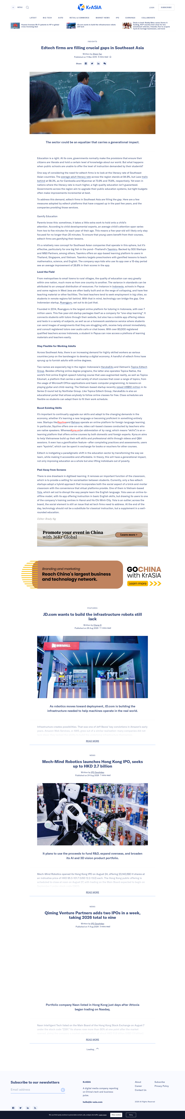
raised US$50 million (128, 387)
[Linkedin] (98, 63)
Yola (39, 492)
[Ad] (92, 574)
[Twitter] (92, 63)
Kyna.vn (75, 430)
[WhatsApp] (105, 63)
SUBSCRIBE (166, 7)
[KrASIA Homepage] (90, 7)
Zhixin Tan (97, 54)
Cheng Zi (98, 625)
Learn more (102, 1115)
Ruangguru (66, 302)
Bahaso (75, 422)
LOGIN (151, 8)
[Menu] (13, 7)
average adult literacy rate (76, 176)
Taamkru (112, 249)
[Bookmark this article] (110, 56)
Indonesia (118, 286)
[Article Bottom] (92, 534)
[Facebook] (86, 63)
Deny (131, 1115)
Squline (62, 422)
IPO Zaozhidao (97, 772)
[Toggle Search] (27, 7)
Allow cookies (116, 1115)
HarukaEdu (107, 366)
